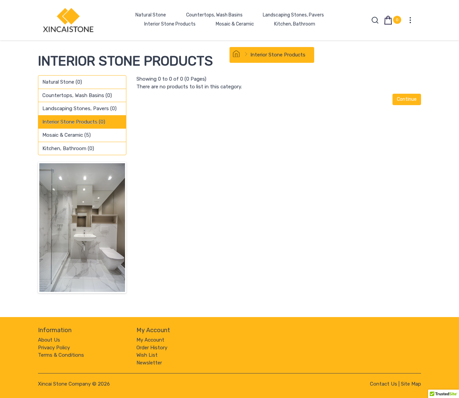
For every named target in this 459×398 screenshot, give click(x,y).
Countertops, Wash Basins (214, 15)
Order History (151, 348)
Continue (407, 99)
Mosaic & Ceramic (235, 24)
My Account (150, 340)
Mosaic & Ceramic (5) (66, 135)
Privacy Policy (54, 348)
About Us (49, 340)
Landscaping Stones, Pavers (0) (79, 108)
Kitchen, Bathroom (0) (68, 148)
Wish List (147, 355)
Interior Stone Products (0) (73, 122)
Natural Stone (150, 15)
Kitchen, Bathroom (294, 24)
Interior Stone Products (170, 24)
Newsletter (149, 363)
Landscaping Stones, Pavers (293, 15)
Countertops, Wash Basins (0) (77, 95)
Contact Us (383, 384)
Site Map (411, 384)
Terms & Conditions (61, 355)
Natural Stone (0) (62, 82)
